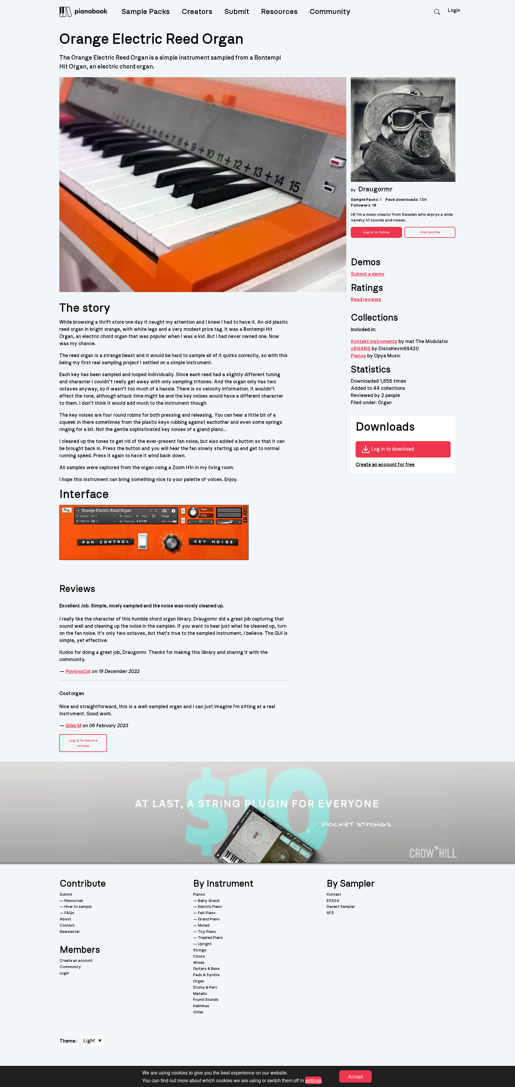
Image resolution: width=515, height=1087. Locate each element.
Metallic (200, 994)
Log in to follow (376, 232)
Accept (355, 1076)
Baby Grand (208, 901)
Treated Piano (210, 938)
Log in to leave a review (83, 743)
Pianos (358, 355)
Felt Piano (206, 913)
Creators (197, 11)
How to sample (77, 907)
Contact (67, 926)
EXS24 (333, 901)
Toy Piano (207, 932)
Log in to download (392, 449)
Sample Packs (146, 11)
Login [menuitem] (454, 10)
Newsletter (70, 932)
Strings (199, 950)
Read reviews (366, 299)
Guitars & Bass (206, 969)
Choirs (199, 957)
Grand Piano (209, 919)
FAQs (69, 913)
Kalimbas (201, 1006)
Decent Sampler (341, 907)
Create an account (76, 961)
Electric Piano (210, 907)
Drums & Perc (205, 988)
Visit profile (430, 232)
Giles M (73, 725)
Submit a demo (367, 274)
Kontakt (334, 895)
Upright (205, 944)
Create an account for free (385, 464)
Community (330, 11)
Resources (279, 11)
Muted (204, 926)
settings (313, 1080)
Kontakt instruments (374, 341)
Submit (236, 11)
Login (64, 973)
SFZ (330, 913)
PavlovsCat (78, 671)
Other (198, 1012)
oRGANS (360, 348)
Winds (198, 963)
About (65, 919)
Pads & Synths (206, 975)
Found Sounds (205, 1000)
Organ (198, 981)
